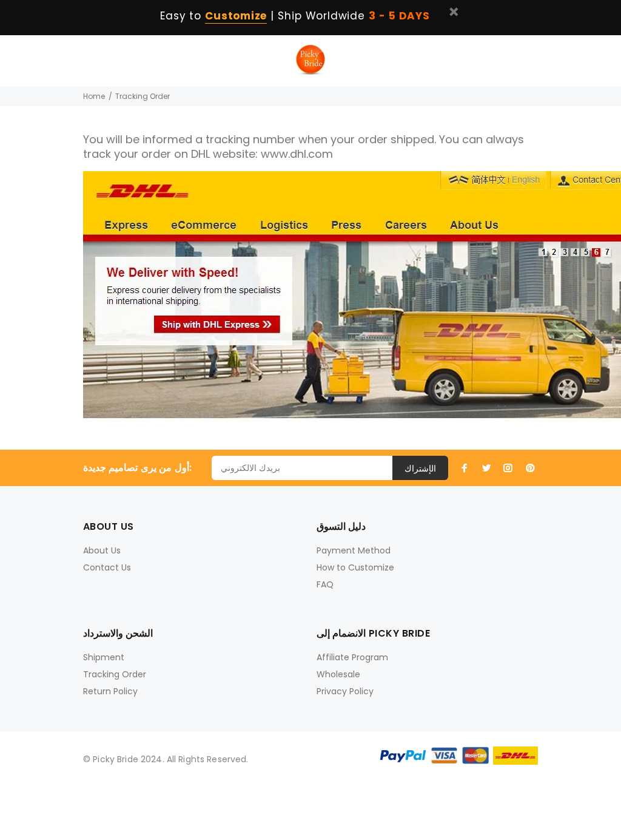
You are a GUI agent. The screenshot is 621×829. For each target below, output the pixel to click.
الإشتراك (420, 468)
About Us (102, 550)
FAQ (325, 584)
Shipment (103, 657)
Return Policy (110, 691)
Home (94, 96)
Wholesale (338, 674)
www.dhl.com (297, 153)
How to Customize (355, 567)
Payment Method (354, 550)
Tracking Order (114, 674)
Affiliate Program (352, 657)
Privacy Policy (345, 691)
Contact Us (107, 567)
